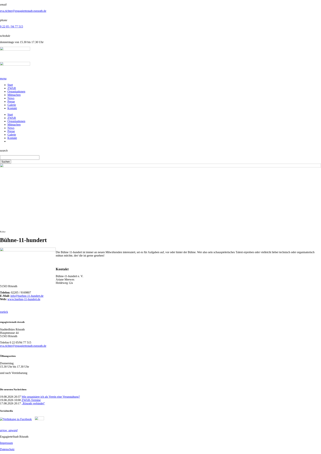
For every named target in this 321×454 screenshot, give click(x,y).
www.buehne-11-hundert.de (23, 299)
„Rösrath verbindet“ (33, 403)
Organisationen (16, 91)
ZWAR (11, 88)
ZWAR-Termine (31, 400)
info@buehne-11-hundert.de (26, 295)
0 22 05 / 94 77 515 (11, 26)
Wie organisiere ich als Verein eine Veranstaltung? (51, 396)
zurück (4, 311)
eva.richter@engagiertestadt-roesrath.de (23, 10)
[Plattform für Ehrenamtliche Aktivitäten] (160, 62)
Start (10, 84)
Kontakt (12, 108)
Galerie (11, 104)
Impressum (6, 443)
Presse (11, 101)
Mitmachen (14, 94)
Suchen (5, 161)
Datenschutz (7, 449)
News (10, 98)
